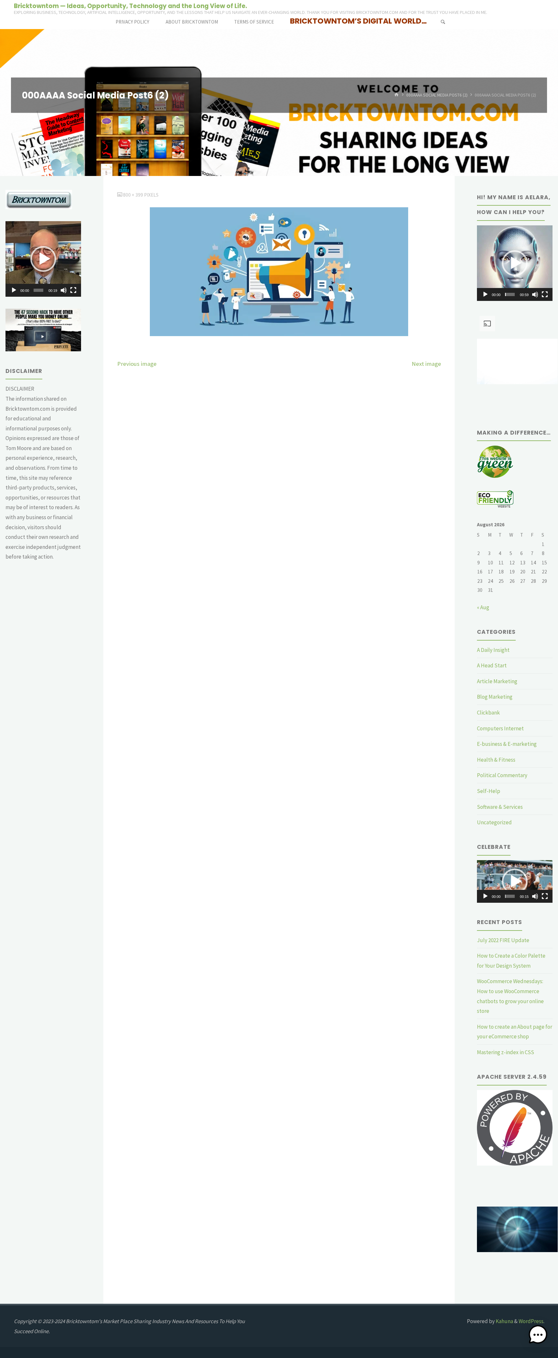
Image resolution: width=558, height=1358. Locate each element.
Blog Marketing (494, 696)
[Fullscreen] (73, 290)
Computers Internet (500, 728)
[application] (43, 259)
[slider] (38, 290)
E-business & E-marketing (507, 743)
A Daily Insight (493, 649)
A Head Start (492, 665)
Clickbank (488, 712)
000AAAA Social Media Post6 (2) (437, 95)
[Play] (14, 290)
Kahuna (504, 1321)
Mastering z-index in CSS (505, 1052)
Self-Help (488, 791)
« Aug (483, 607)
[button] (43, 259)
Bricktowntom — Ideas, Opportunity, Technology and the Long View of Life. (130, 5)
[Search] (442, 22)
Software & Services (500, 806)
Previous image (137, 363)
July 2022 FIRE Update (503, 940)
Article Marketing (497, 681)
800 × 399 (133, 195)
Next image (426, 363)
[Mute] (63, 290)
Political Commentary (502, 775)
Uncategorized (494, 822)
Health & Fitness (496, 759)
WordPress (531, 1321)
